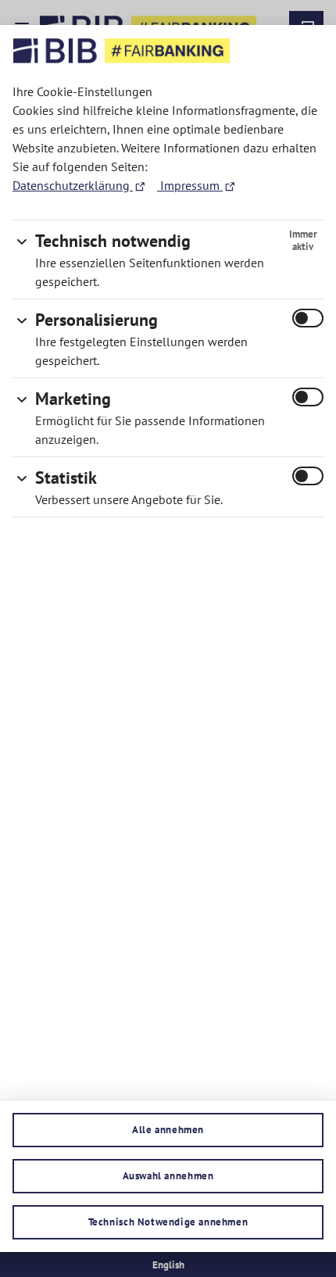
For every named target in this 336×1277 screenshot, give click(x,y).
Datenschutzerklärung (73, 185)
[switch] (307, 318)
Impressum (190, 185)
